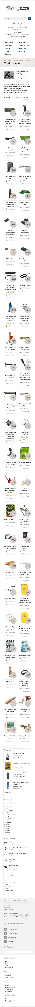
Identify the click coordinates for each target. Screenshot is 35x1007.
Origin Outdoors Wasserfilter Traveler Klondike (25, 121)
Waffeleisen (10, 259)
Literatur (7, 51)
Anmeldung (21, 27)
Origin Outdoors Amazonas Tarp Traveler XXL (10, 121)
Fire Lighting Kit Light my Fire (10, 348)
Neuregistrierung (17, 29)
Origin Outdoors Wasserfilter (24, 348)
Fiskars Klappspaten (10, 149)
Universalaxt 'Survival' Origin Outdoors (10, 375)
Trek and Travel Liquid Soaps (10, 656)
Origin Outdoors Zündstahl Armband (24, 683)
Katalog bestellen (10, 1001)
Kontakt (7, 888)
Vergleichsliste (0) (13, 34)
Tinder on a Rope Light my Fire (10, 710)
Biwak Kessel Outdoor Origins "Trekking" (24, 318)
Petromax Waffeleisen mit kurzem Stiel (10, 232)
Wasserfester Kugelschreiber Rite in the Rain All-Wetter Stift (25, 376)
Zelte (8, 816)
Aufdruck (8, 54)
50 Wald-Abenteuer (25, 462)
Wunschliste (10, 129)
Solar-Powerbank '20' (10, 177)
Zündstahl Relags (10, 598)
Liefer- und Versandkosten (11, 882)
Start (5, 60)
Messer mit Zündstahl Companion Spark (10, 287)
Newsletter (8, 991)
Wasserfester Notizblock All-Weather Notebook (25, 600)
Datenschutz (8, 886)
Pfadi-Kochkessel (13, 865)
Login (7, 985)
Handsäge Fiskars (25, 285)
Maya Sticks (10, 572)
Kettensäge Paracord (25, 433)
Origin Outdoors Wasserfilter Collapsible (10, 204)
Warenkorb (14, 36)
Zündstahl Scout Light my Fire (10, 463)
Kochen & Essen (11, 814)
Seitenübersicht (9, 890)
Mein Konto (25, 34)
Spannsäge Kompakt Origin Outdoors (10, 406)
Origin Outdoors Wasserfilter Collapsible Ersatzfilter (10, 435)
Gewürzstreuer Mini (25, 710)
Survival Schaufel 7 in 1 (25, 405)
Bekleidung (8, 45)
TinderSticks (10, 681)
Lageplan (7, 879)
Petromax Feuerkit (25, 736)
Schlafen (9, 818)
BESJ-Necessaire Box (18, 753)
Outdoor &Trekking (24, 45)
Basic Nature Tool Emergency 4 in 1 (25, 573)
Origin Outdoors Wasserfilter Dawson (10, 318)
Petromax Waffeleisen (25, 231)
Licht (8, 820)
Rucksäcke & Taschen (12, 812)
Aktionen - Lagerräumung (11, 803)
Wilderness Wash (25, 655)
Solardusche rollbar (25, 547)
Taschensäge (10, 627)
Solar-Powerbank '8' (24, 260)
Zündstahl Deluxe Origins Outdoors (10, 547)
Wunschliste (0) (18, 32)
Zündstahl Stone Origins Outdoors (25, 521)
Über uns (7, 881)
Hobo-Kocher (12, 859)
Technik (7, 48)
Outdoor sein (28, 60)
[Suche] (29, 18)
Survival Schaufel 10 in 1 (25, 177)
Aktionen (8, 975)
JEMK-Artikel (22, 42)
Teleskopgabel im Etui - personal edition (10, 490)
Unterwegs (20, 60)
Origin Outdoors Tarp (24, 203)
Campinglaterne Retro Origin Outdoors (19, 847)
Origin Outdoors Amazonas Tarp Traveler (24, 150)
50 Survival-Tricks (10, 520)
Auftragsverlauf (10, 987)
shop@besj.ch (12, 937)
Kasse (23, 36)
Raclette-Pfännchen (24, 489)
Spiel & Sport (22, 48)
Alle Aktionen (8, 792)
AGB (6, 884)
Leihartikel (21, 51)
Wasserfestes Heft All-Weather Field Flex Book (25, 629)
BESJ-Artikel (9, 42)
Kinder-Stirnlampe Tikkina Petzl (17, 842)
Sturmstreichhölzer (10, 736)
